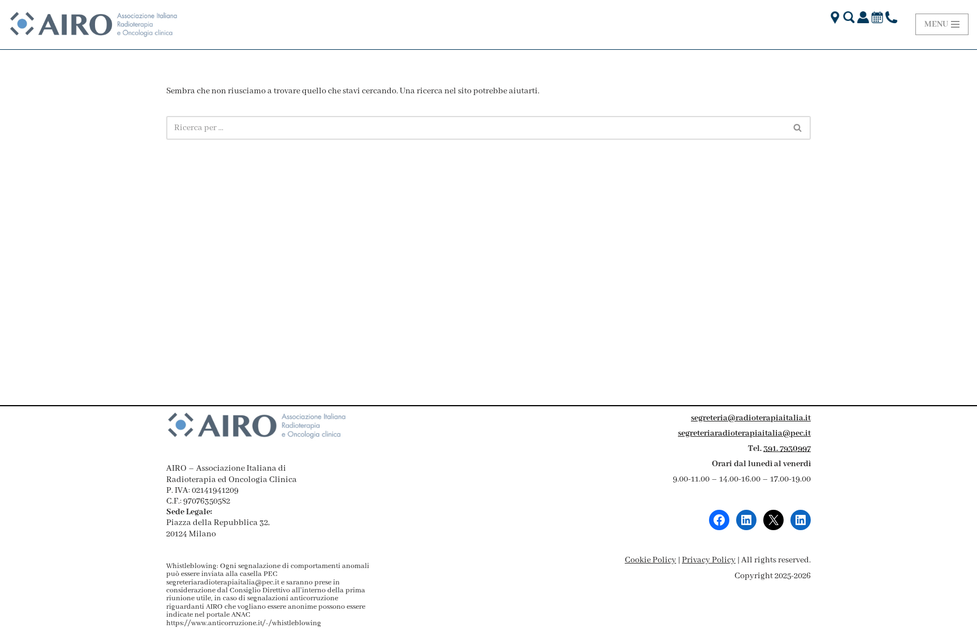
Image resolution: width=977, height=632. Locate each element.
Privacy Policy (709, 560)
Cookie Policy (650, 560)
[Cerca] (798, 128)
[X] (773, 520)
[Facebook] (719, 520)
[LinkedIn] (746, 520)
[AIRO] (93, 24)
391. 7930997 (787, 449)
